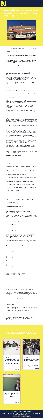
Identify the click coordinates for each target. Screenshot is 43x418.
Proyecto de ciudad (33, 48)
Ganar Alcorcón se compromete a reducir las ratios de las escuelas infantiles (11, 395)
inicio (16, 48)
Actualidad (12, 367)
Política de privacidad (26, 416)
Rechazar (19, 416)
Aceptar (14, 416)
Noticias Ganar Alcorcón (23, 48)
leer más (17, 369)
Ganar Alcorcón (17, 411)
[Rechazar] (41, 415)
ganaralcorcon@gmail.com (12, 212)
